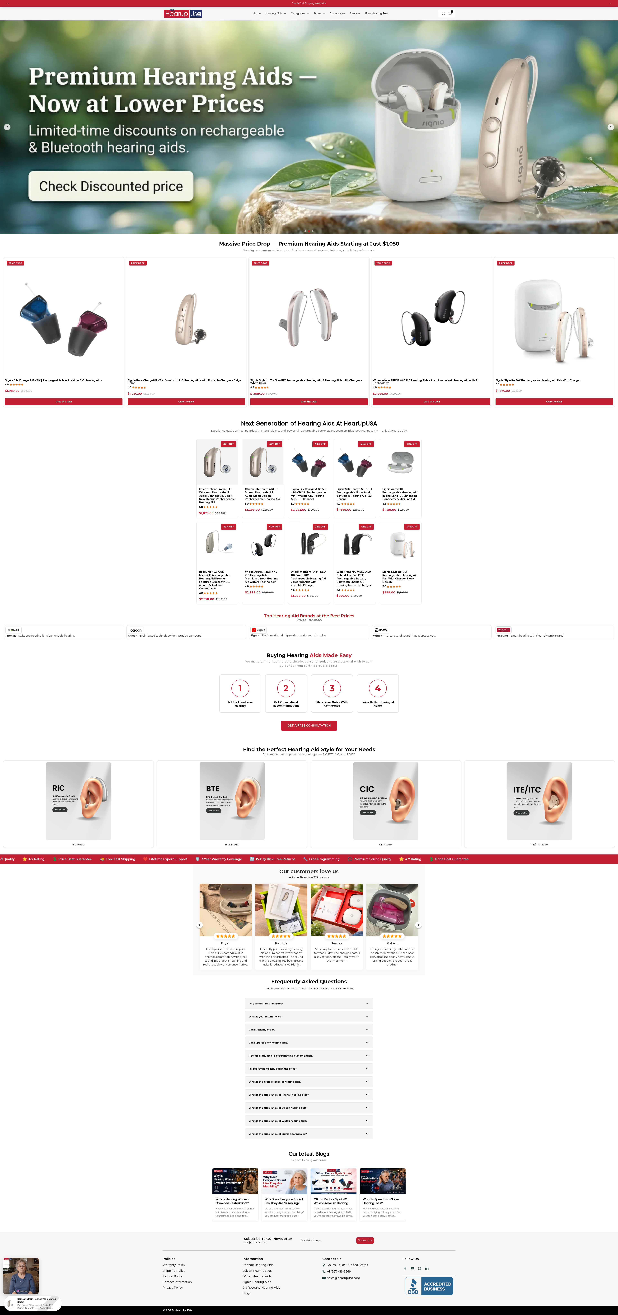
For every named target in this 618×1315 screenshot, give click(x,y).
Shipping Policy (174, 1266)
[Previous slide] (7, 125)
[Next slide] (611, 125)
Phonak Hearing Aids (258, 1260)
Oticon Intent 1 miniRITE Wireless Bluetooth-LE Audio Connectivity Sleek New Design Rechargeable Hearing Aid (217, 491)
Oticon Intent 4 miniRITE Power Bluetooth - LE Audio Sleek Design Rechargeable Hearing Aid (262, 489)
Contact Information (177, 1277)
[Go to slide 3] (313, 227)
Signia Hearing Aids (257, 1277)
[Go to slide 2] (309, 227)
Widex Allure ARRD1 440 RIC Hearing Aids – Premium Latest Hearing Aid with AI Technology (425, 377)
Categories (298, 13)
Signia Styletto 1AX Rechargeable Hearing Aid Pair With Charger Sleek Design (399, 572)
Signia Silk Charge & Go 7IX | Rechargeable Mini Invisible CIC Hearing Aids (53, 375)
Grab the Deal (64, 397)
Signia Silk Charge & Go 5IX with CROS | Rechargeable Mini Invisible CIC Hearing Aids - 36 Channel (308, 489)
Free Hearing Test (376, 13)
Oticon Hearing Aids (257, 1266)
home (257, 13)
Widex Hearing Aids (257, 1272)
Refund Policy (173, 1272)
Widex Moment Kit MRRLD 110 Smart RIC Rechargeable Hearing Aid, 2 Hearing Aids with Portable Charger (309, 574)
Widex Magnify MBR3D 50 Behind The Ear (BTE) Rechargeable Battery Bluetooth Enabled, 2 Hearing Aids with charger (354, 574)
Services (355, 13)
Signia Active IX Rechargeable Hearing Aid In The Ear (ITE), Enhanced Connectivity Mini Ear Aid (399, 489)
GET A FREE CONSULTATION (309, 721)
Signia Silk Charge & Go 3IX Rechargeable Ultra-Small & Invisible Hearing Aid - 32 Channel (354, 489)
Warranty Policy (174, 1260)
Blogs (247, 1289)
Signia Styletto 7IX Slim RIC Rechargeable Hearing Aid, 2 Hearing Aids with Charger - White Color (306, 377)
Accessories (337, 13)
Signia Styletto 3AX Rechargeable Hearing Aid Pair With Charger (538, 375)
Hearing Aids (273, 13)
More (317, 13)
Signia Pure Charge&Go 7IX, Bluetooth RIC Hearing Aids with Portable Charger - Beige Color (184, 377)
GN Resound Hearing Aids (261, 1283)
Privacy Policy (173, 1283)
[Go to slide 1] (305, 227)
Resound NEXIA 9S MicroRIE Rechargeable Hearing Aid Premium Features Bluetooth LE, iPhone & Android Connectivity (214, 576)
